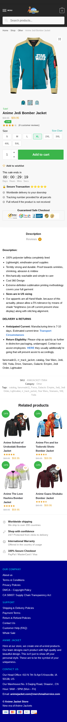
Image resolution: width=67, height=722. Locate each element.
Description (33, 233)
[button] (7, 136)
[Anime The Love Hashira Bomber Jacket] (17, 476)
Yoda (33, 395)
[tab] (33, 234)
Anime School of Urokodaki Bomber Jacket (14, 446)
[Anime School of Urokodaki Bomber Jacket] (17, 425)
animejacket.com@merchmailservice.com (35, 694)
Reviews (33, 239)
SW (61, 391)
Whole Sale (9, 632)
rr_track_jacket (29, 391)
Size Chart (57, 130)
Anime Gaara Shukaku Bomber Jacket (49, 495)
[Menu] (5, 10)
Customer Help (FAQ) (15, 628)
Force (34, 387)
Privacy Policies (12, 584)
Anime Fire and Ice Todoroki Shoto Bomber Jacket (47, 446)
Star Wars (43, 391)
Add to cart (40, 154)
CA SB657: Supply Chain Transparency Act (27, 595)
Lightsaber (15, 391)
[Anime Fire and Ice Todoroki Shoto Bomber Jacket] (49, 425)
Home (5, 30)
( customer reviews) (29, 125)
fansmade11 (24, 387)
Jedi (57, 387)
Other (20, 30)
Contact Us (9, 623)
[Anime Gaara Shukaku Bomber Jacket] (49, 476)
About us (8, 575)
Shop (12, 30)
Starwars (53, 391)
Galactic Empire (46, 387)
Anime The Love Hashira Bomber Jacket (13, 498)
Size (5, 130)
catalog (12, 387)
